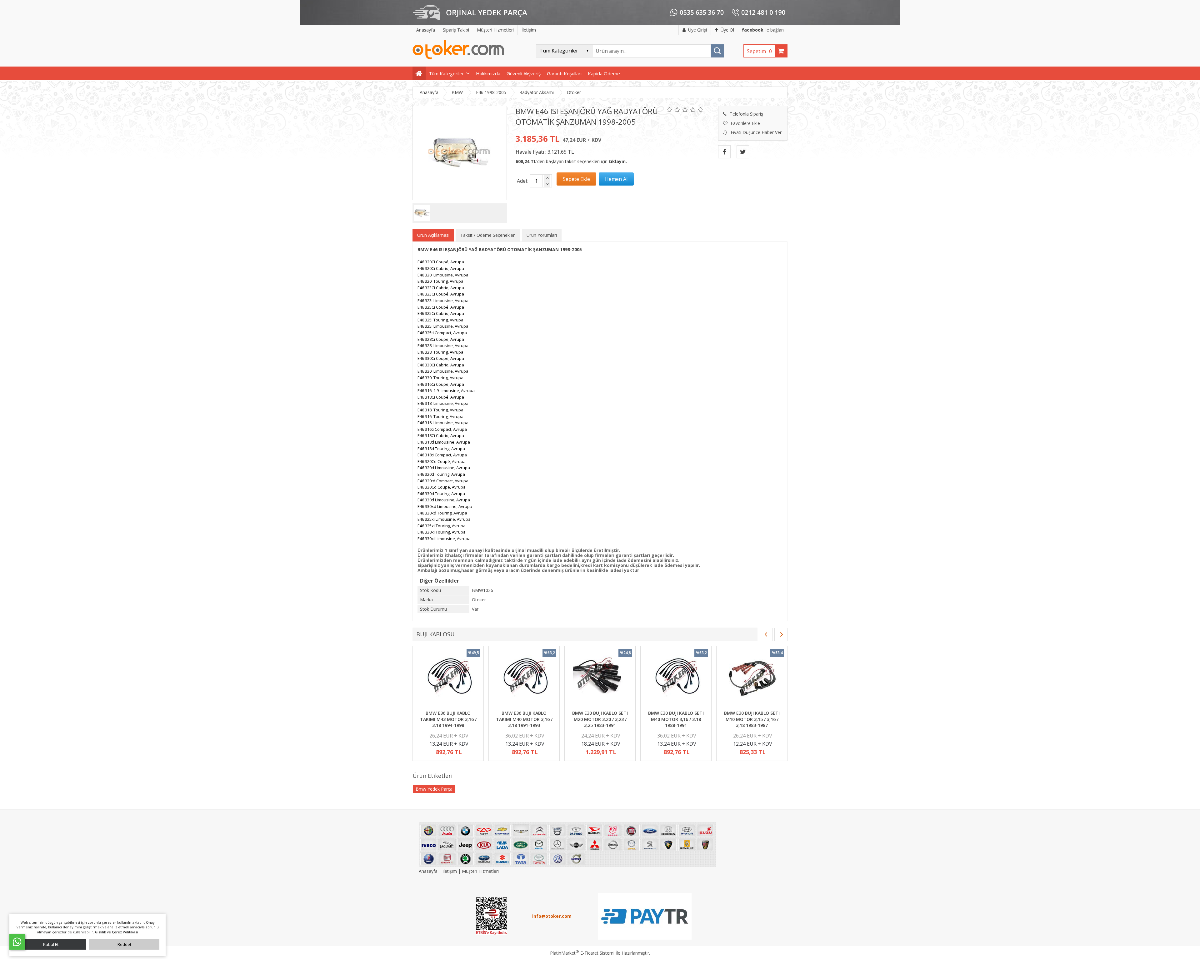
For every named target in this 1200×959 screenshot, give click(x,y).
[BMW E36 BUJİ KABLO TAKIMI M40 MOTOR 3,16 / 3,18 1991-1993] (524, 679)
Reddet (124, 944)
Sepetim (759, 51)
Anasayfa (429, 871)
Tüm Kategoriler (446, 73)
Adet (522, 180)
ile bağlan (763, 30)
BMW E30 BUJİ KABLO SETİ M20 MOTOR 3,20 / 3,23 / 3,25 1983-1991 (600, 719)
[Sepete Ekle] (576, 179)
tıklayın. (618, 161)
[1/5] (669, 109)
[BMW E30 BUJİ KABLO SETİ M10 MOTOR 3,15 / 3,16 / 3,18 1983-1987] (751, 679)
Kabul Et (50, 944)
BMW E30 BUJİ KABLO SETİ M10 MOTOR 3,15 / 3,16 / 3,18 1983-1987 (752, 719)
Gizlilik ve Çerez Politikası (116, 932)
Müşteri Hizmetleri (480, 871)
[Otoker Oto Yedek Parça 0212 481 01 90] (458, 58)
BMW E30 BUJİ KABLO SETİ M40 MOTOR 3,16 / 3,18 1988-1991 (676, 719)
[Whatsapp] (17, 942)
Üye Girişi (697, 30)
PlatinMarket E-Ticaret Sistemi (582, 953)
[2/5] (673, 109)
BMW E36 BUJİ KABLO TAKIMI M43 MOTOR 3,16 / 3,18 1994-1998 (448, 719)
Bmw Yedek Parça (434, 789)
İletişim (449, 871)
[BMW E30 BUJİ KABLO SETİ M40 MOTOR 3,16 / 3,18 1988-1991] (676, 679)
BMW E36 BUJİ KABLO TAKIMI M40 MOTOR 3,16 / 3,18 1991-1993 (524, 719)
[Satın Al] (616, 179)
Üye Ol (727, 30)
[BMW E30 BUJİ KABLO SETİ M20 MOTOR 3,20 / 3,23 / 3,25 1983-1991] (600, 679)
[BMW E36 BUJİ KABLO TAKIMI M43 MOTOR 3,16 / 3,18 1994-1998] (448, 679)
